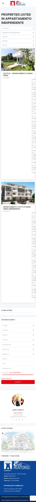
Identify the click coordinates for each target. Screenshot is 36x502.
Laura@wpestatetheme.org (18, 417)
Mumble (26, 500)
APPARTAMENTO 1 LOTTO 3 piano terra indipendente (17, 208)
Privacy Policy (24, 496)
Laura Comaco (18, 410)
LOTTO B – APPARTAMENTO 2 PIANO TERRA (18, 74)
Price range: (4, 372)
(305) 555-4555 (18, 415)
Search (18, 382)
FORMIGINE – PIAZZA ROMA (10, 456)
